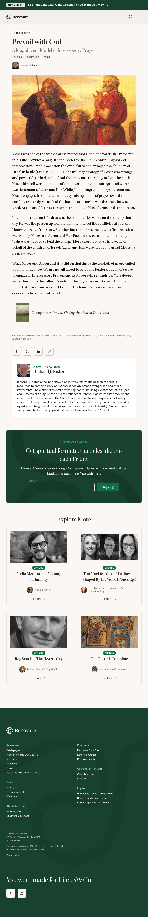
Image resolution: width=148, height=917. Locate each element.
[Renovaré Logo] (17, 17)
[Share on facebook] (16, 351)
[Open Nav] (138, 17)
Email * (33, 481)
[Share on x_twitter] (27, 351)
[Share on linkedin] (38, 351)
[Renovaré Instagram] (22, 893)
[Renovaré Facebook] (10, 893)
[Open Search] (130, 17)
